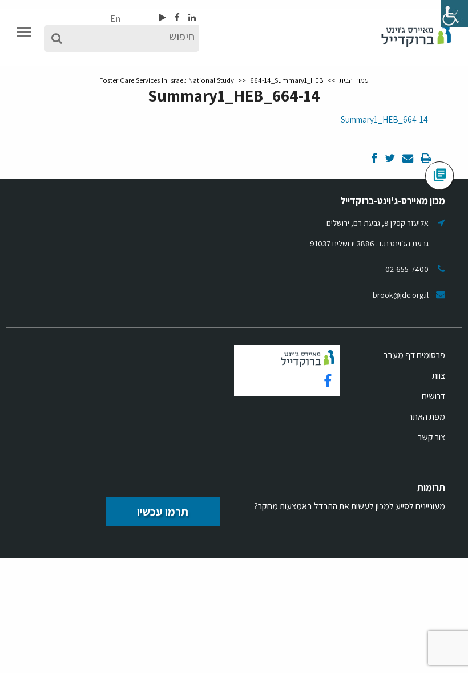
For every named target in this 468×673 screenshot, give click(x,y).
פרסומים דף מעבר (414, 355)
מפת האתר (427, 417)
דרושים (433, 396)
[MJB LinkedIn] (191, 17)
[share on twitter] (389, 158)
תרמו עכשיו (162, 511)
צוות (438, 376)
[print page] (425, 158)
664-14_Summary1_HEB (384, 119)
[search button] (56, 38)
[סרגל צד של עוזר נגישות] (454, 13)
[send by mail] (407, 158)
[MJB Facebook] (176, 17)
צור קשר (431, 437)
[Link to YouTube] (163, 17)
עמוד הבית (354, 80)
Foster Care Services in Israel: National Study (166, 80)
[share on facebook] (374, 158)
